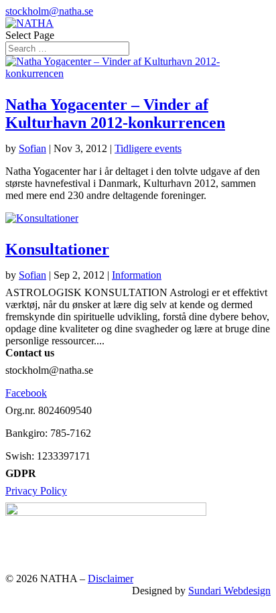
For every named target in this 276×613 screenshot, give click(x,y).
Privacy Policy (36, 490)
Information (136, 275)
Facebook (26, 393)
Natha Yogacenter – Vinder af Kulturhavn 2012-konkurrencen (115, 113)
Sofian (32, 148)
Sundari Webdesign (229, 590)
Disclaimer (110, 578)
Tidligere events (148, 148)
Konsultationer (57, 249)
